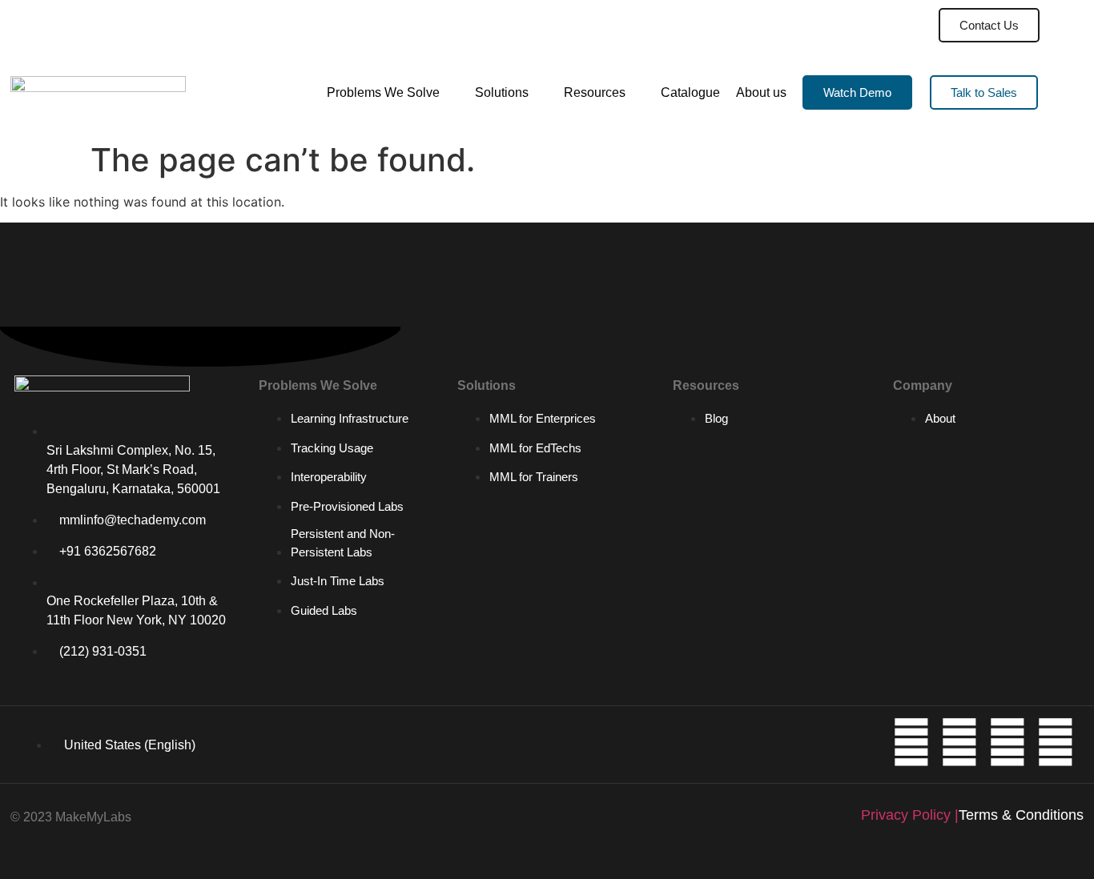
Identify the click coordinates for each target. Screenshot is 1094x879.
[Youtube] (959, 742)
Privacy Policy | (910, 815)
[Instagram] (1007, 742)
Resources (594, 92)
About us (761, 92)
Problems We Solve (383, 92)
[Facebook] (1056, 742)
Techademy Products (839, 25)
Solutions (502, 92)
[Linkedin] (911, 742)
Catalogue (690, 92)
